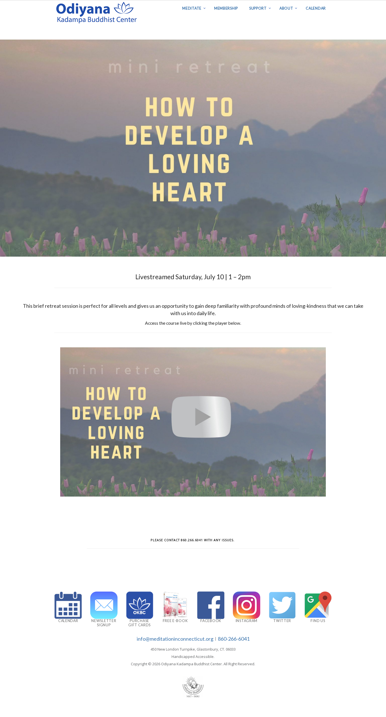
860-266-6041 (234, 639)
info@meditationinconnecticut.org (175, 639)
